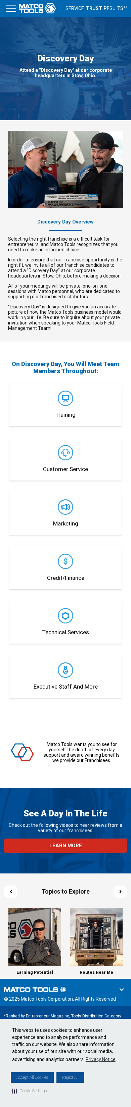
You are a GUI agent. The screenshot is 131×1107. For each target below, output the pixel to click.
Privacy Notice (101, 1059)
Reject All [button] (70, 1077)
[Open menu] (10, 8)
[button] (29, 1091)
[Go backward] (10, 892)
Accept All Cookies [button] (32, 1077)
